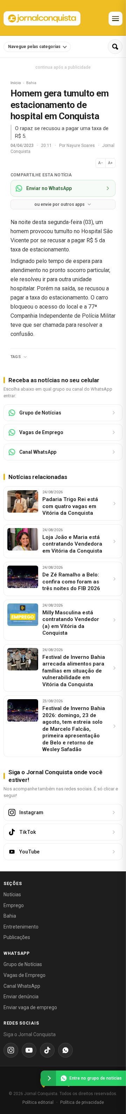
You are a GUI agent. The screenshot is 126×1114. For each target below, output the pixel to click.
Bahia (10, 916)
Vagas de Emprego (25, 975)
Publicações (17, 937)
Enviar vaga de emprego (30, 1007)
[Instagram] (11, 1050)
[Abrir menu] (115, 19)
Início (15, 83)
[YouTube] (29, 1050)
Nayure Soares (81, 145)
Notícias (12, 894)
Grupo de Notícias (23, 964)
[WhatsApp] (65, 1050)
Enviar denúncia (21, 996)
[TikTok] (47, 1050)
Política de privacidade (82, 1102)
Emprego (14, 905)
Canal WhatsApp (22, 986)
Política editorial (38, 1102)
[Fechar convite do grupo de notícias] (48, 1078)
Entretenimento (21, 927)
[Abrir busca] (115, 47)
